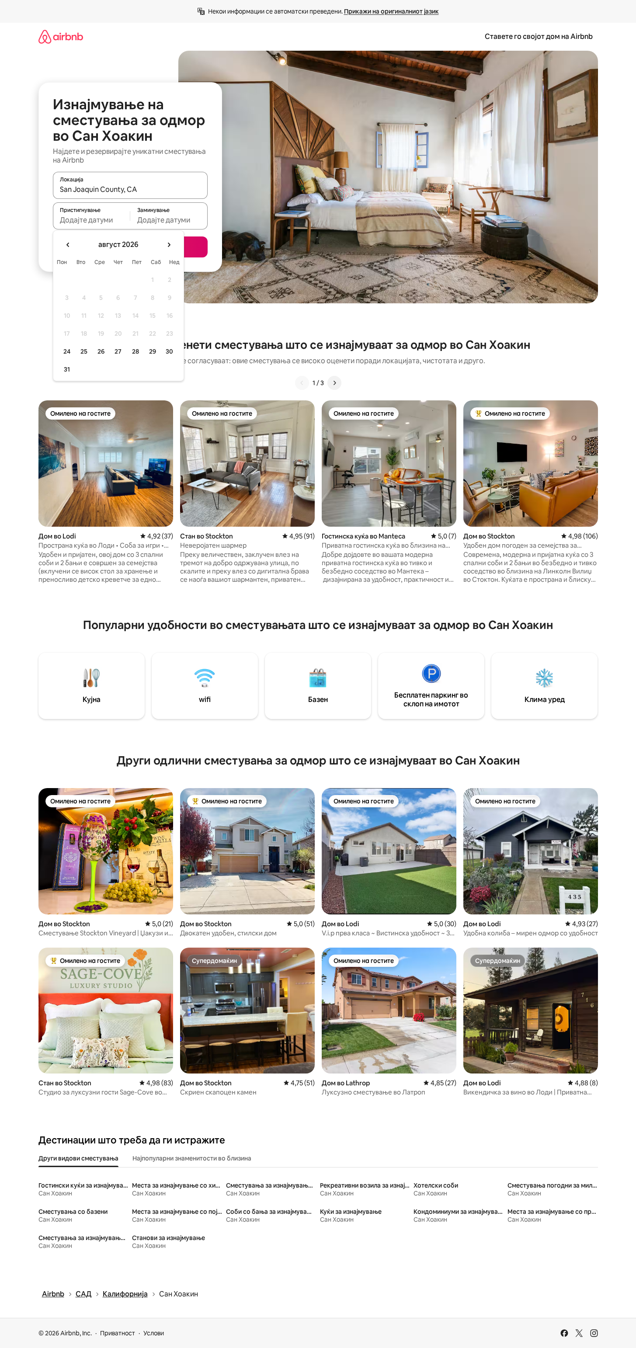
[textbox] (91, 220)
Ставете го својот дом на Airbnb (539, 36)
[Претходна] (302, 383)
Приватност (117, 1333)
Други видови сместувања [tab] (78, 1158)
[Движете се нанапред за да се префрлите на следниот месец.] (168, 244)
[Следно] (334, 383)
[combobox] (130, 189)
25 (83, 351)
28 (135, 351)
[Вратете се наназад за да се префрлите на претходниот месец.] (68, 244)
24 (66, 351)
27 (118, 351)
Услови (153, 1333)
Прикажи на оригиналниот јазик (391, 11)
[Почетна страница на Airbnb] (60, 36)
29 (152, 351)
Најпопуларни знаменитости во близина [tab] (191, 1158)
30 (169, 351)
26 (100, 351)
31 (67, 369)
